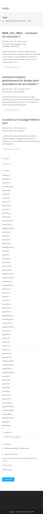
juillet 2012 (5, 289)
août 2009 (5, 422)
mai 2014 (5, 236)
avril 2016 (5, 198)
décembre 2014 (7, 221)
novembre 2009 (7, 410)
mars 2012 (5, 304)
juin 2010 (5, 384)
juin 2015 (5, 209)
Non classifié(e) (19, 92)
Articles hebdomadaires (13, 44)
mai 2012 (5, 297)
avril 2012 (5, 300)
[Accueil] (3, 21)
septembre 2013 (7, 247)
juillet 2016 (5, 190)
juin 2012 (5, 293)
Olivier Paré (9, 41)
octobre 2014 (6, 224)
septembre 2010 (7, 372)
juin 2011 (5, 338)
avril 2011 (5, 346)
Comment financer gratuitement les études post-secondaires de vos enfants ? (21, 80)
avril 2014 (5, 240)
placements (15, 46)
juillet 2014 (5, 232)
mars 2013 (5, 262)
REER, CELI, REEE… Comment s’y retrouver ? (19, 34)
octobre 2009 (6, 414)
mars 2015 (5, 213)
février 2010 (5, 399)
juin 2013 (5, 251)
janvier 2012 (6, 312)
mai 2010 (5, 388)
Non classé (8, 92)
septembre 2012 (7, 285)
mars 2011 (5, 350)
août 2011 (5, 331)
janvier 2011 (6, 357)
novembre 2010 (7, 365)
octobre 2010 (6, 369)
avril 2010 (5, 391)
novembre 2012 (7, 278)
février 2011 (5, 353)
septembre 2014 (7, 228)
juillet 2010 (5, 380)
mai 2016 (5, 194)
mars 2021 (5, 175)
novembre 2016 (7, 186)
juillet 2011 (5, 334)
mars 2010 (5, 395)
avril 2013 (5, 259)
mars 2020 (5, 179)
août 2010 (5, 376)
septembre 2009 (7, 418)
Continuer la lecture (12, 67)
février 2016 (5, 205)
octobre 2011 (6, 323)
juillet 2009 (5, 425)
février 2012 (5, 308)
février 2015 (5, 217)
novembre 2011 (7, 319)
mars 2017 (5, 183)
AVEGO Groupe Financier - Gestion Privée (16, 448)
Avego (5, 8)
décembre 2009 (7, 406)
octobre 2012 (6, 281)
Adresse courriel (7, 470)
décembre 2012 (7, 274)
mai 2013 (5, 255)
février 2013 (5, 266)
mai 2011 (5, 342)
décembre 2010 (7, 361)
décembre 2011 (7, 316)
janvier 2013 (6, 270)
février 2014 (5, 243)
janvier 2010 (6, 403)
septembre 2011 (7, 327)
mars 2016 (5, 202)
